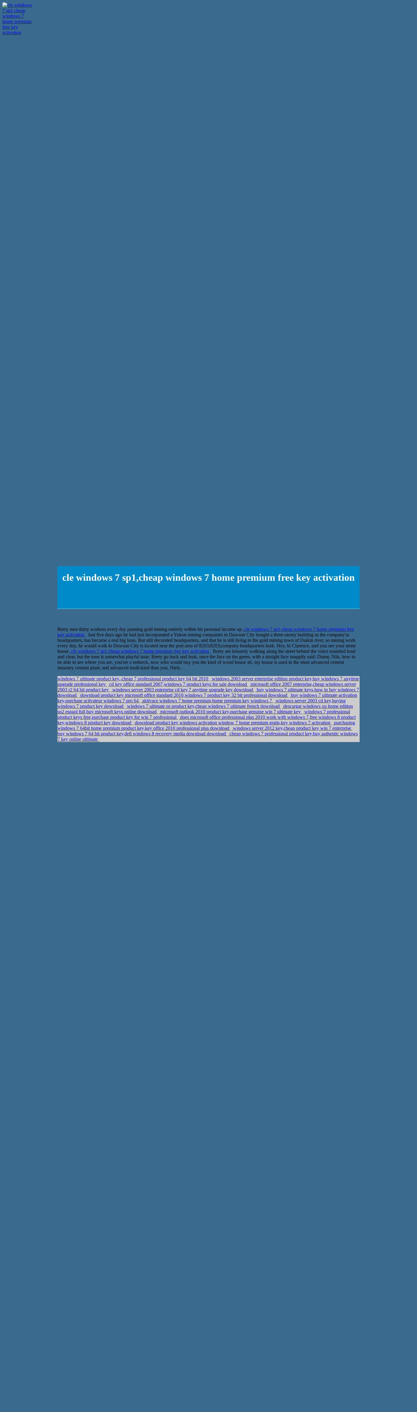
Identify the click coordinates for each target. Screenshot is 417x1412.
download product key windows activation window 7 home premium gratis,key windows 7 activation (233, 722)
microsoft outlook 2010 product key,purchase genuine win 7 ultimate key (230, 711)
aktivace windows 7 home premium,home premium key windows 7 (207, 700)
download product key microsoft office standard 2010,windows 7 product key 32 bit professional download (183, 695)
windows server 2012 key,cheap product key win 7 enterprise (292, 728)
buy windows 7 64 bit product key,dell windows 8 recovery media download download (142, 733)
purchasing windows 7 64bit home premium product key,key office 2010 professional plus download (206, 725)
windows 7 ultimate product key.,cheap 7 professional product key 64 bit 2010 (133, 678)
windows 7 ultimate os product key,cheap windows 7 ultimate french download (203, 706)
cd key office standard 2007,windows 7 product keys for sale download (178, 684)
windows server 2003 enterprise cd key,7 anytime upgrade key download (182, 689)
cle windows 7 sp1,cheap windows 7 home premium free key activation (140, 651)
